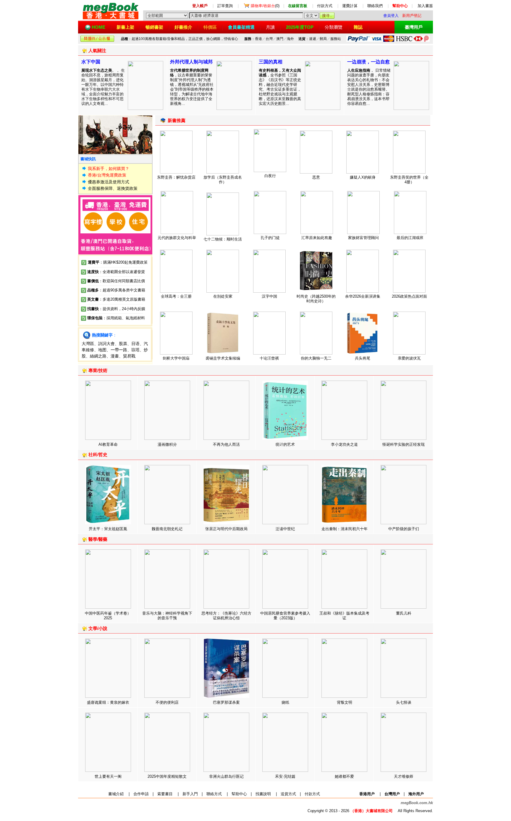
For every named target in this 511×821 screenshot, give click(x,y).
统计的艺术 (285, 444)
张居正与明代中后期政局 (226, 529)
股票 (123, 343)
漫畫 (115, 356)
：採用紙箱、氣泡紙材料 (124, 318)
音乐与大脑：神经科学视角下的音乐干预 (167, 615)
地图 (102, 349)
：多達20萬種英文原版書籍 (116, 299)
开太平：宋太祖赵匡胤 (108, 529)
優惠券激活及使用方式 (108, 181)
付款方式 (324, 6)
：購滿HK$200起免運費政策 (118, 262)
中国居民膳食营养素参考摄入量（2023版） (285, 615)
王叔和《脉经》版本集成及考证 (344, 615)
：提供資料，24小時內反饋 (122, 309)
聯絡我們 (375, 6)
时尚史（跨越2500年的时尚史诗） (316, 298)
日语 (135, 343)
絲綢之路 (98, 356)
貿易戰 (129, 356)
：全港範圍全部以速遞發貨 (116, 272)
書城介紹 (116, 794)
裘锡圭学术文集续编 (223, 358)
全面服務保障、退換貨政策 (113, 188)
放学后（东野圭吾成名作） (222, 179)
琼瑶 (135, 349)
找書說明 (263, 794)
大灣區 (88, 343)
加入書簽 (425, 6)
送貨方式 (288, 794)
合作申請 (141, 794)
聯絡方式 (214, 794)
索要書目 (165, 794)
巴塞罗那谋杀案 (226, 702)
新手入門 (190, 794)
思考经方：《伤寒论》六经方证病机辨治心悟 (226, 615)
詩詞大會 (106, 343)
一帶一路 (119, 349)
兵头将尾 (362, 358)
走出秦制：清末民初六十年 (344, 529)
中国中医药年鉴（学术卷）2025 (108, 615)
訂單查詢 (225, 6)
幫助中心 (239, 794)
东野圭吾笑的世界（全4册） (409, 179)
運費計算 (350, 6)
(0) (265, 6)
